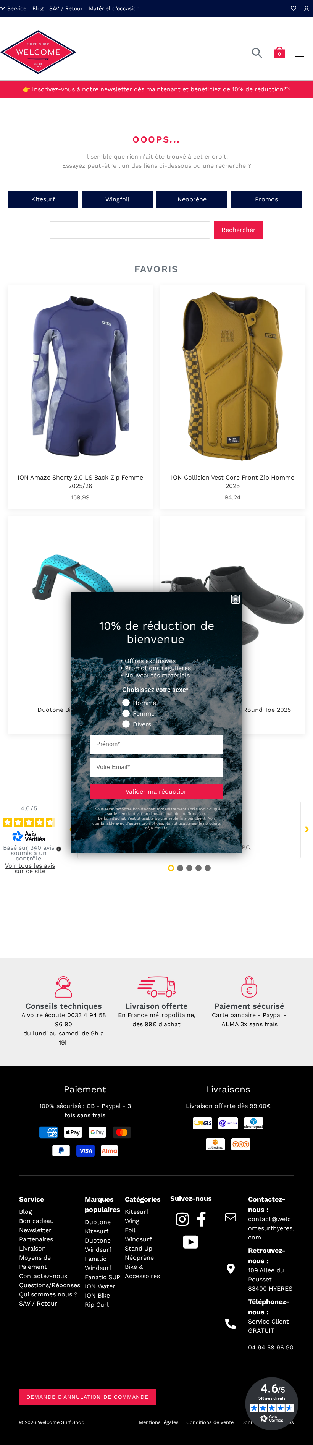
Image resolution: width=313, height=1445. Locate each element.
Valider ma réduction (157, 791)
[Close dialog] (235, 599)
